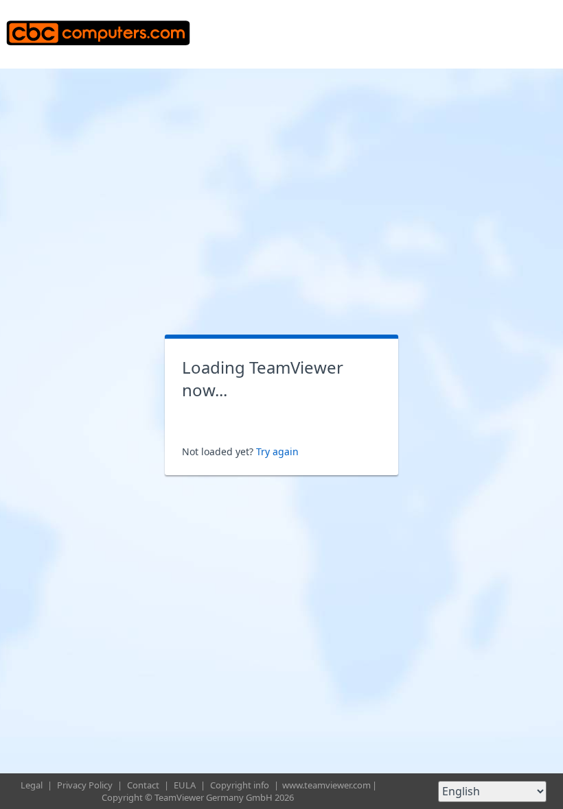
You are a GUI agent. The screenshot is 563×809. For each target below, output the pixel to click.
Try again (277, 451)
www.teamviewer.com (326, 785)
